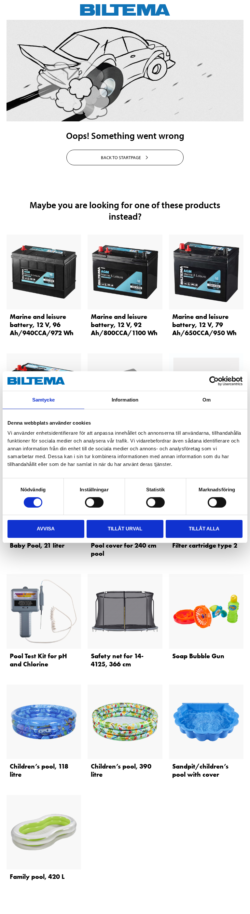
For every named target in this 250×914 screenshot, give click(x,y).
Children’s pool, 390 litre (121, 770)
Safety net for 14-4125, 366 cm (117, 660)
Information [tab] (125, 399)
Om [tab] (206, 399)
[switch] (94, 502)
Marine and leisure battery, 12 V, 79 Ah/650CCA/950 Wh (204, 324)
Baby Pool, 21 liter (37, 545)
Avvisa (46, 528)
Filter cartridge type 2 (204, 545)
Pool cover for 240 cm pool (123, 549)
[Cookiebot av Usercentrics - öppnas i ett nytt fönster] (214, 381)
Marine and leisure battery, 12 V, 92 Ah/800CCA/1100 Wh (124, 324)
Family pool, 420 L (37, 876)
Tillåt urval (125, 528)
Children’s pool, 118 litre (39, 770)
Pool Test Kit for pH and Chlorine (38, 660)
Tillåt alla (204, 528)
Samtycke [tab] (43, 399)
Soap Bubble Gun (198, 656)
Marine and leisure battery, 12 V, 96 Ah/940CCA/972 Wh (42, 324)
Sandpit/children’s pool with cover (200, 770)
